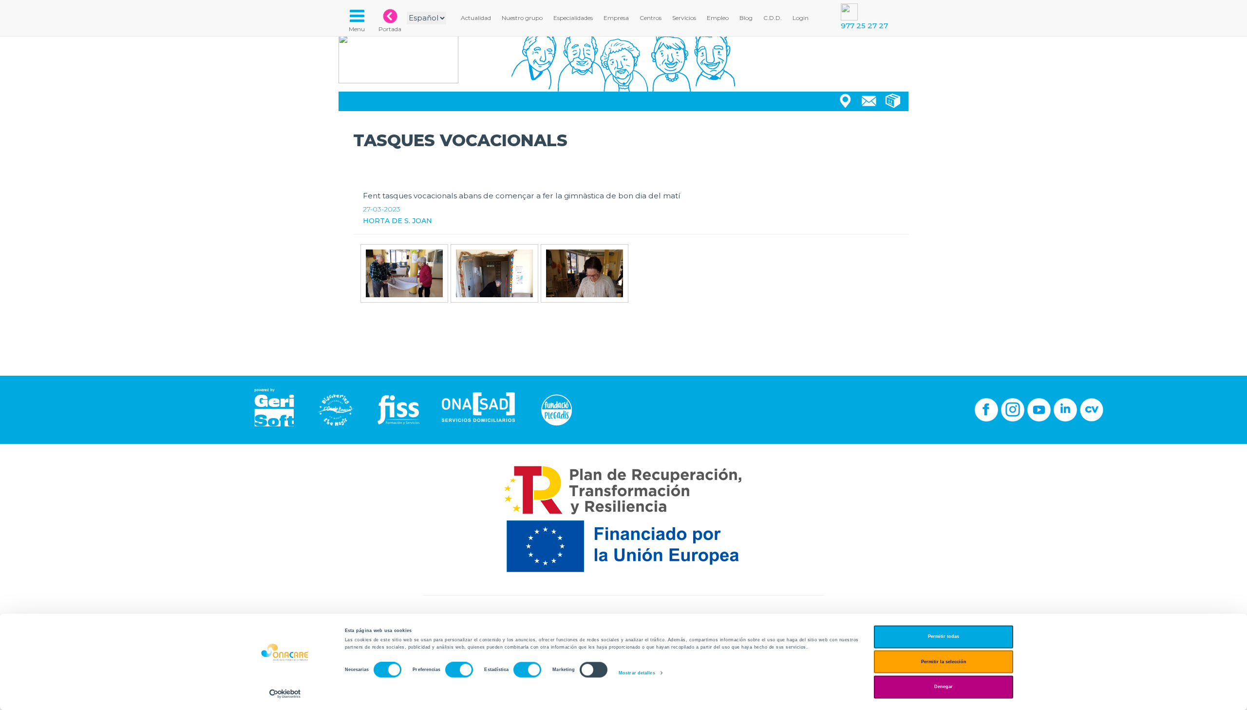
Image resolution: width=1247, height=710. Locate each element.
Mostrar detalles (637, 673)
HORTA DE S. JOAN (397, 220)
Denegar (943, 687)
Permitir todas (943, 636)
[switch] (459, 670)
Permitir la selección (943, 661)
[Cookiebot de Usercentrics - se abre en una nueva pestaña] (285, 693)
